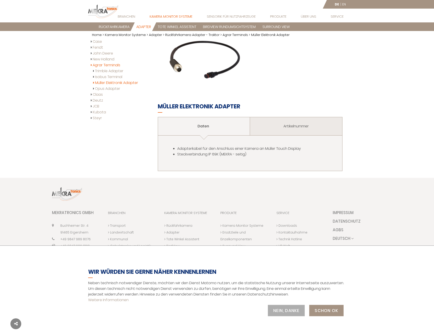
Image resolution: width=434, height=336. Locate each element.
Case (97, 41)
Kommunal (118, 239)
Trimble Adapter (109, 71)
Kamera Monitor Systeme (171, 16)
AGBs (338, 230)
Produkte (278, 16)
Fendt (98, 47)
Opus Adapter (107, 88)
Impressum (343, 212)
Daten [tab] (204, 126)
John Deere (103, 53)
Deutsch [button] (342, 238)
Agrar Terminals (235, 35)
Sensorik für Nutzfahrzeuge (231, 16)
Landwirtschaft (121, 232)
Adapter (143, 26)
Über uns (308, 16)
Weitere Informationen (108, 299)
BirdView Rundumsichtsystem (229, 26)
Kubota (99, 112)
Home (97, 35)
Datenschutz (347, 221)
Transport (117, 225)
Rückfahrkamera (114, 26)
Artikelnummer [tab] (296, 126)
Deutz (98, 100)
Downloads (287, 225)
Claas (98, 94)
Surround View (276, 26)
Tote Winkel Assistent (177, 26)
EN (344, 4)
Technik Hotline (290, 239)
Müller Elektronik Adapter (116, 82)
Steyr (97, 118)
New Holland (103, 59)
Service (337, 16)
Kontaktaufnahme (292, 232)
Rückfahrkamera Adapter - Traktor (192, 35)
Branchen (126, 16)
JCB (96, 106)
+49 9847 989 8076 (75, 239)
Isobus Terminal (108, 76)
